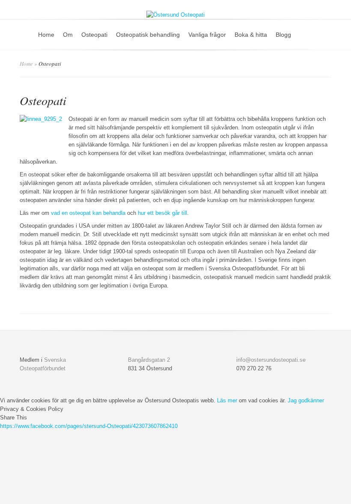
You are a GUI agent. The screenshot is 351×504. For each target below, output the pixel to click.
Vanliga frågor (207, 34)
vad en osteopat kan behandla (88, 213)
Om (68, 34)
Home (46, 34)
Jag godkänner (306, 400)
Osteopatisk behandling (148, 34)
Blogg (283, 34)
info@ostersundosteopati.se (271, 360)
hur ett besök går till (162, 213)
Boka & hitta (251, 34)
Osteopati (94, 34)
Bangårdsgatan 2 (149, 360)
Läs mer (227, 400)
